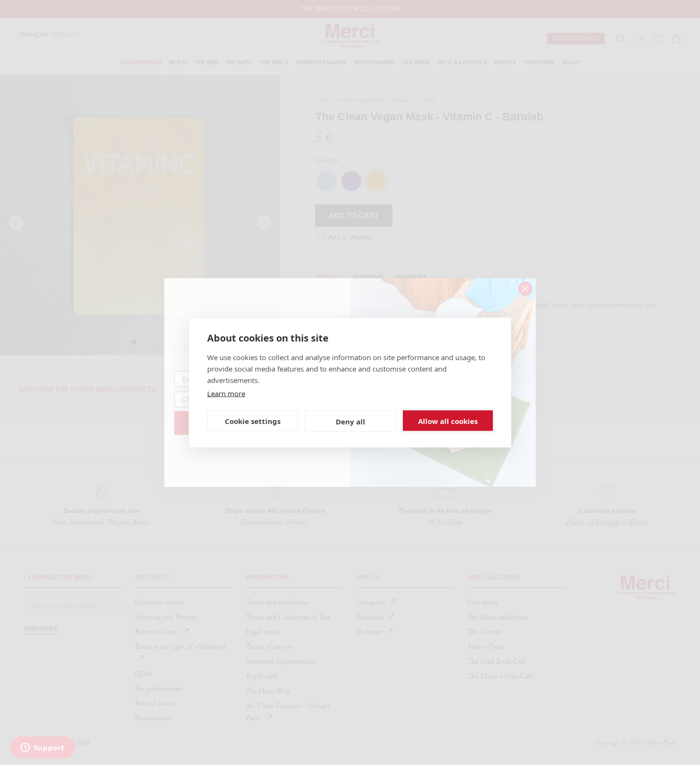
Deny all (350, 421)
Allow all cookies (448, 420)
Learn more (226, 393)
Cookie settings (252, 420)
